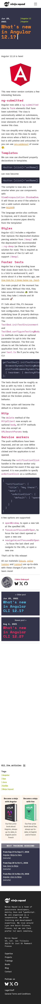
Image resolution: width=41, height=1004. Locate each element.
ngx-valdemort (21, 144)
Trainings (9, 960)
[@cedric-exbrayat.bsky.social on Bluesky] (16, 584)
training (18, 564)
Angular (24, 21)
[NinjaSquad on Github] (16, 984)
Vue (4, 778)
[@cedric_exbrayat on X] (21, 584)
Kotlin (5, 785)
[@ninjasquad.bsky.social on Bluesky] (6, 984)
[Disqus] (20, 673)
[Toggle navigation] (35, 4)
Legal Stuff (9, 990)
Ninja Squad (7, 789)
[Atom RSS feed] (24, 765)
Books (7, 964)
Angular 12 (26, 18)
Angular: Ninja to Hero (12, 855)
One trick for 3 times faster (20, 280)
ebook (22, 561)
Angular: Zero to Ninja (12, 877)
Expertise (9, 953)
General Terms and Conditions (18, 993)
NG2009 (10, 207)
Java (4, 782)
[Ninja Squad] (14, 4)
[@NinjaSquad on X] (11, 984)
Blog (7, 968)
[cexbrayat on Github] (26, 584)
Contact (8, 971)
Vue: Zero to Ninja (10, 866)
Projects (8, 957)
